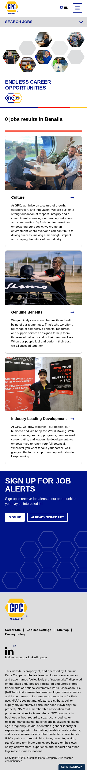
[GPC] (11, 8)
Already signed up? (47, 517)
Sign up (15, 517)
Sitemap (63, 629)
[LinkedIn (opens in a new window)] (9, 651)
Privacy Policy (15, 634)
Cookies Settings (39, 629)
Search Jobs (19, 22)
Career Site (13, 629)
